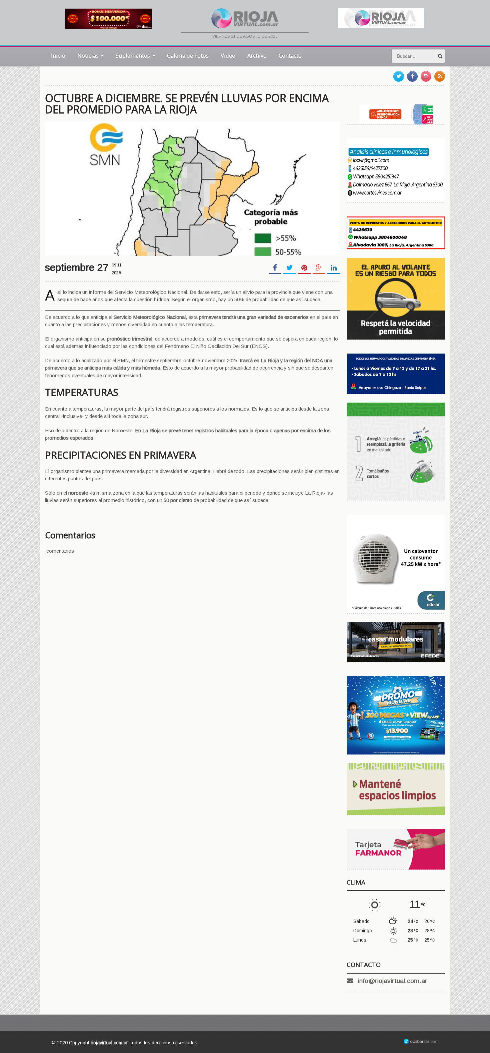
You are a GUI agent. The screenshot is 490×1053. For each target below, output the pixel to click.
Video (228, 55)
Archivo (257, 55)
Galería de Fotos (188, 55)
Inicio (58, 55)
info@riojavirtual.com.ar (392, 980)
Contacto (290, 55)
